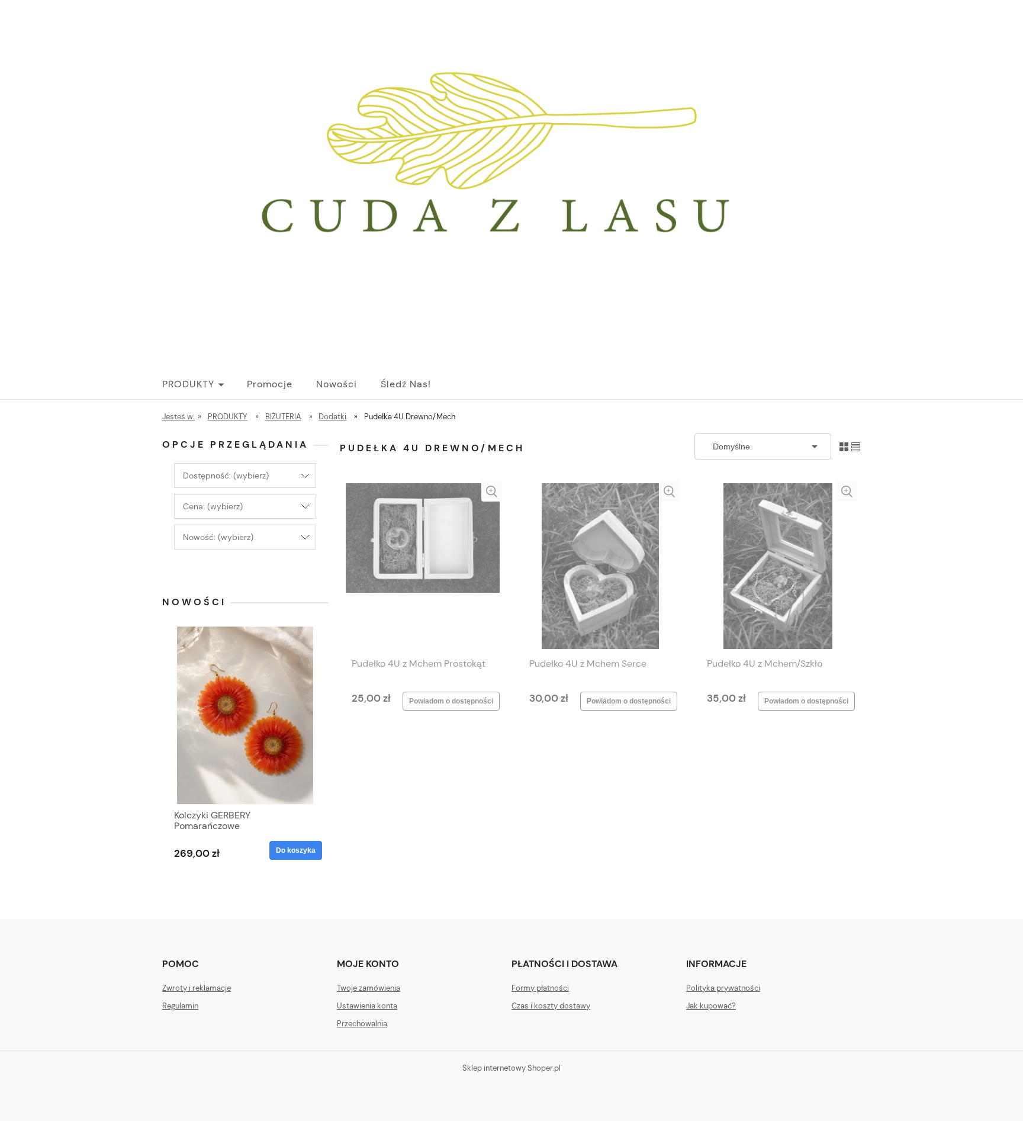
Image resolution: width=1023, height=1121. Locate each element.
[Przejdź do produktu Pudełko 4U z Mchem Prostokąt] (423, 566)
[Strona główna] (511, 182)
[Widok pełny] (856, 446)
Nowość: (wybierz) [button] (218, 537)
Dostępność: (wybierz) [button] (226, 475)
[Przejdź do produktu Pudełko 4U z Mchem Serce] (600, 566)
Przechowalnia (362, 1024)
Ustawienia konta (367, 1006)
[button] (491, 491)
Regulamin (180, 1006)
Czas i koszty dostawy (550, 1006)
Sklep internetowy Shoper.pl (511, 1068)
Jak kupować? (711, 1006)
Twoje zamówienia (368, 988)
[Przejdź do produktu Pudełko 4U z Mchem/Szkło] (778, 566)
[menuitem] (204, 384)
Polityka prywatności (723, 988)
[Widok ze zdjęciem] (844, 446)
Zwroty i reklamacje (196, 988)
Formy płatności (540, 988)
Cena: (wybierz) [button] (213, 506)
